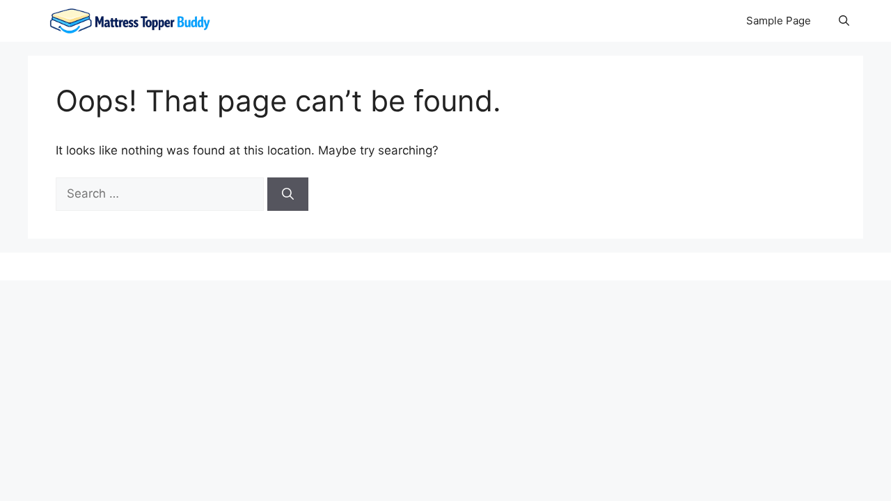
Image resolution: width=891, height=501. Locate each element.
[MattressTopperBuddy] (131, 21)
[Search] (287, 194)
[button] (844, 21)
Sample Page (778, 20)
